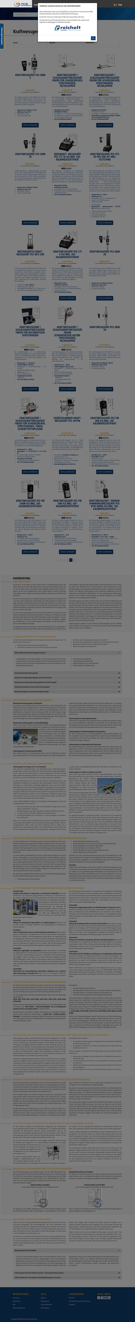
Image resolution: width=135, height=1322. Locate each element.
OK (93, 38)
